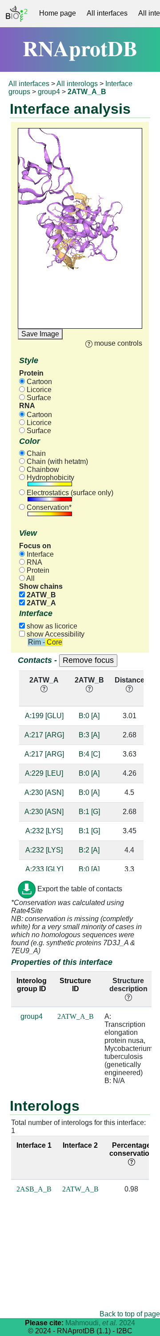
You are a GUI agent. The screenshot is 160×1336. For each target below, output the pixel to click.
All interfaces (107, 13)
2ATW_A (40, 603)
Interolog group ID (31, 985)
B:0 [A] (89, 716)
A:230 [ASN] (44, 792)
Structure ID (75, 985)
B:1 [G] (89, 811)
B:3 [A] (89, 735)
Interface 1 (34, 1145)
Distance (129, 680)
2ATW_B (40, 595)
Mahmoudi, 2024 (100, 1323)
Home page (57, 13)
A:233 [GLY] (44, 869)
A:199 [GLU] (44, 716)
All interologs (77, 83)
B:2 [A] (89, 850)
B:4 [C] (89, 754)
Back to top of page (130, 1314)
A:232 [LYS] (44, 831)
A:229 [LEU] (44, 773)
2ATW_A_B (75, 1016)
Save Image (40, 334)
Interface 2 (80, 1145)
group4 (49, 91)
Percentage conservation (131, 1149)
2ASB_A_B (34, 1189)
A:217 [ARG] (44, 735)
